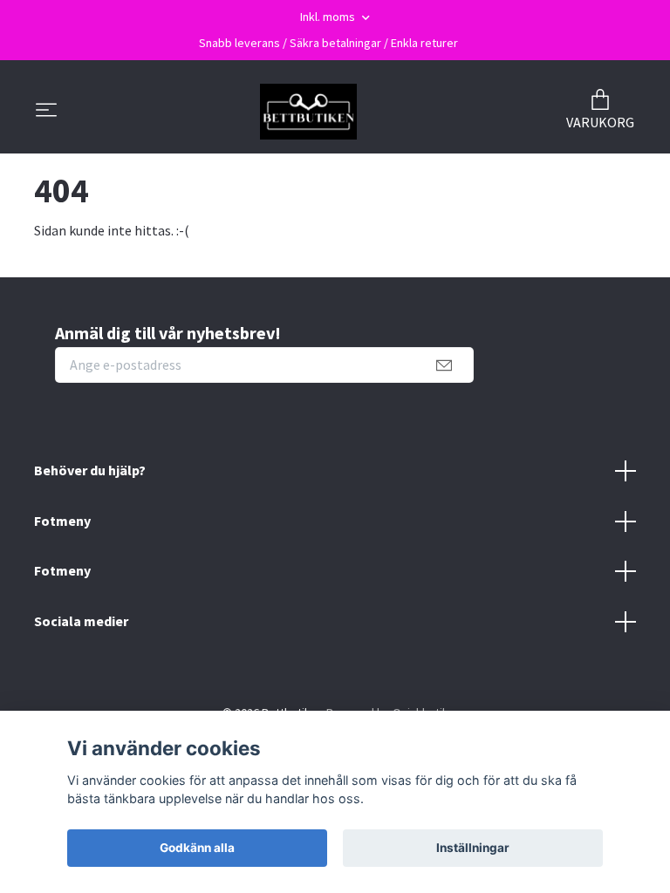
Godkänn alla (197, 848)
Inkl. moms (329, 16)
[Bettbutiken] (308, 112)
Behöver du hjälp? (90, 470)
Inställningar (472, 848)
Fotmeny (62, 520)
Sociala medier (81, 621)
